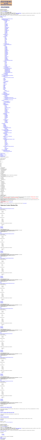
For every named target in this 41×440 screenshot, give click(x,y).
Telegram (5, 10)
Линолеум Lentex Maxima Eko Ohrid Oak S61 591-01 (7, 283)
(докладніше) (25, 203)
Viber (7, 10)
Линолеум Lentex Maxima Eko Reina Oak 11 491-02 (7, 208)
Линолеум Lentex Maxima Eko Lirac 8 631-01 (6, 333)
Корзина (1, 16)
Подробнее (1, 252)
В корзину (1, 226)
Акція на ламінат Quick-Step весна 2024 (7, 412)
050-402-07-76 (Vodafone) (3, 9)
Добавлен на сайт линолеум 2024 (6, 407)
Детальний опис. (18, 13)
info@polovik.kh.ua (4, 11)
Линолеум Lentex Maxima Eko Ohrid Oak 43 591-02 (7, 233)
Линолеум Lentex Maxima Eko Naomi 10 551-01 (6, 357)
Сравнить (1, 227)
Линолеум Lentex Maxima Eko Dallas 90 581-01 (6, 308)
